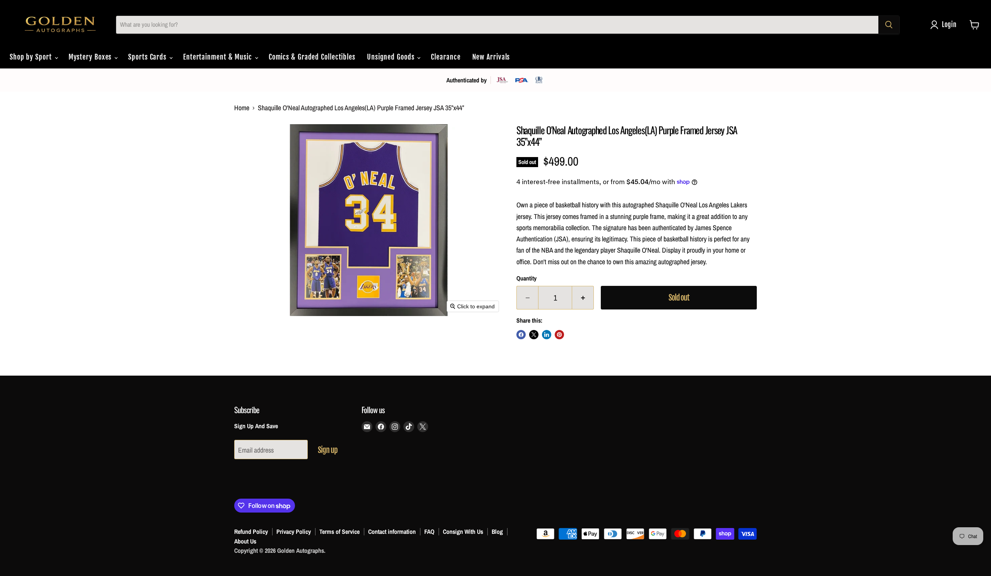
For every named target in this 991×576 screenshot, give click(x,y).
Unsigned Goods (392, 57)
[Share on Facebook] (521, 334)
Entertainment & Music (218, 57)
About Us (245, 541)
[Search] (888, 25)
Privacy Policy (293, 531)
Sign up (328, 450)
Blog (497, 531)
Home (241, 108)
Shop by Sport (32, 57)
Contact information (392, 531)
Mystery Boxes (91, 57)
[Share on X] (533, 334)
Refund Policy (251, 531)
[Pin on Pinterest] (559, 334)
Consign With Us (463, 531)
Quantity (526, 278)
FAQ (429, 531)
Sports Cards (148, 57)
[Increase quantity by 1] (583, 297)
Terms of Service (339, 531)
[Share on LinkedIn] (546, 334)
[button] (945, 24)
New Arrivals (491, 57)
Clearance (445, 57)
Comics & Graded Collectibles (312, 57)
